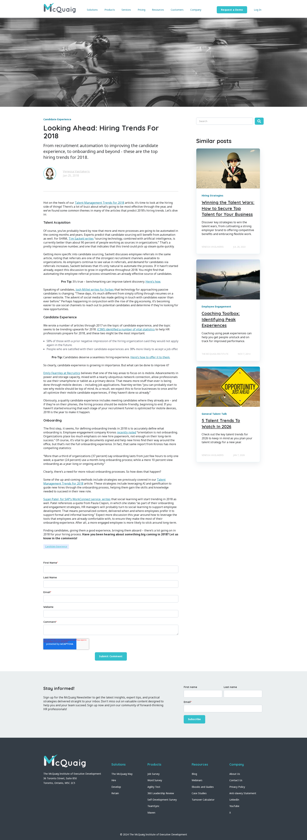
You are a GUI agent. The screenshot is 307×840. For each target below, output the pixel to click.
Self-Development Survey (162, 799)
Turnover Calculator (203, 799)
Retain (115, 793)
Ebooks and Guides (203, 786)
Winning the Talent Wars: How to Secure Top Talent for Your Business (228, 208)
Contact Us (235, 780)
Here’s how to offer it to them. (150, 357)
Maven (151, 812)
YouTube (234, 805)
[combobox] (224, 121)
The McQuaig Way (122, 773)
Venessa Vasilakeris (76, 171)
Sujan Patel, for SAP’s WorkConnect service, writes (77, 499)
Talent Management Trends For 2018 (99, 203)
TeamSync (153, 805)
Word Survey (154, 780)
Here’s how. (153, 281)
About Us (234, 773)
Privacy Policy (237, 786)
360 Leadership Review (160, 793)
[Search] (259, 121)
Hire (113, 780)
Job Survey (153, 773)
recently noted (126, 432)
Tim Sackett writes (81, 239)
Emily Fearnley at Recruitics (61, 373)
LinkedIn (234, 799)
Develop (116, 786)
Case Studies (199, 793)
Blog (194, 773)
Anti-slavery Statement (242, 793)
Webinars (197, 780)
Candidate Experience (56, 546)
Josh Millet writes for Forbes (95, 289)
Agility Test (153, 786)
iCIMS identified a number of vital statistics (126, 329)
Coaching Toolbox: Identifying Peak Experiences (221, 319)
